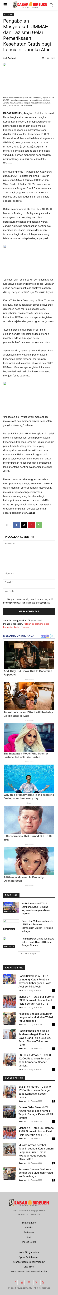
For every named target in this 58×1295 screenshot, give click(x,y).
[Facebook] (16, 525)
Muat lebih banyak (28, 953)
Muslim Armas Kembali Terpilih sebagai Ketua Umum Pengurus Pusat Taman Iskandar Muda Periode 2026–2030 (36, 1152)
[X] (24, 525)
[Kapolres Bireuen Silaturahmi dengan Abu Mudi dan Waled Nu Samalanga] (9, 1018)
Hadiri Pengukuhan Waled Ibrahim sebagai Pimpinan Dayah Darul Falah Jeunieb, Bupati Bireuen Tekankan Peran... (35, 1037)
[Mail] (29, 1282)
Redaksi (12, 58)
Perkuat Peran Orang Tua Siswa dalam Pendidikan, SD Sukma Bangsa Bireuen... (38, 942)
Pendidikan (8, 14)
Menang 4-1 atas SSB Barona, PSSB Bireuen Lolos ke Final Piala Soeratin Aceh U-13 (36, 1000)
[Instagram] (22, 1282)
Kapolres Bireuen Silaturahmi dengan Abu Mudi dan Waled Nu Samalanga (36, 1017)
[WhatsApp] (39, 525)
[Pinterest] (31, 525)
